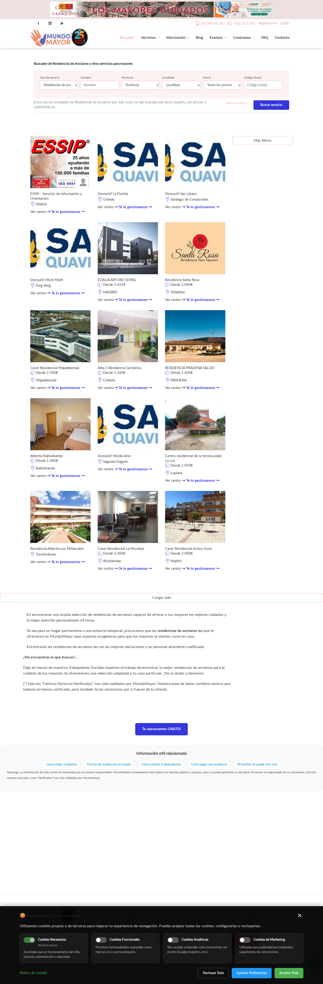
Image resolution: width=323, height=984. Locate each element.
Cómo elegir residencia (61, 764)
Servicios (148, 38)
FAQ (264, 38)
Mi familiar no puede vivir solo (257, 764)
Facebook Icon (38, 23)
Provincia (127, 77)
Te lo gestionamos (66, 212)
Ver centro (38, 212)
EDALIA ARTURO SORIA (117, 280)
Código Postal (252, 77)
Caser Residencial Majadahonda (54, 368)
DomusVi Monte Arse (114, 456)
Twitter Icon (61, 23)
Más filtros (262, 140)
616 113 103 (244, 23)
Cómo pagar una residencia (209, 764)
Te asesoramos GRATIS (161, 729)
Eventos (216, 38)
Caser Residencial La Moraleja (121, 549)
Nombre (86, 77)
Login (284, 23)
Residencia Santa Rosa (182, 280)
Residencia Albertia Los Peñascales (57, 549)
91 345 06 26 (212, 23)
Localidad (168, 77)
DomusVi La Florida (113, 194)
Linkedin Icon (50, 23)
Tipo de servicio (49, 77)
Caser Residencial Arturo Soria (188, 549)
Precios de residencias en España (109, 764)
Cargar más (161, 598)
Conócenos (242, 38)
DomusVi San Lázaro (181, 194)
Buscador (127, 38)
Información (175, 38)
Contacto (282, 38)
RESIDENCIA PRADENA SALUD (189, 368)
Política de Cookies (33, 973)
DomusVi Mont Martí (46, 280)
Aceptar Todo (289, 973)
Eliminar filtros (238, 103)
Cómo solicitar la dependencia (161, 764)
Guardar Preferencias (251, 973)
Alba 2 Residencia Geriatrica (119, 368)
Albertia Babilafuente (46, 456)
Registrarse (268, 23)
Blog (199, 38)
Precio (207, 77)
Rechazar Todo (213, 973)
